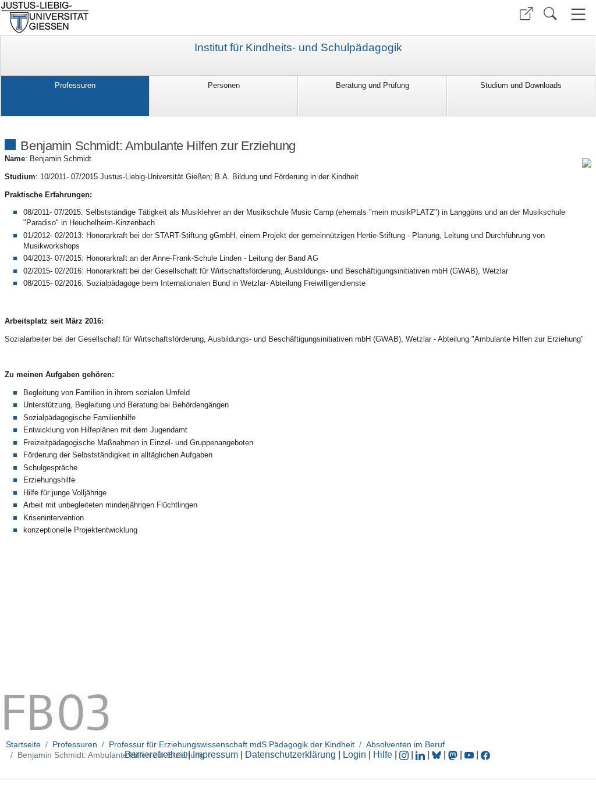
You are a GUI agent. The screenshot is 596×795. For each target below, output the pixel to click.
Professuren (75, 85)
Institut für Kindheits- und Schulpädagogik (298, 47)
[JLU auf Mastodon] (454, 754)
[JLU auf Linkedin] (421, 754)
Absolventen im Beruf (405, 744)
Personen (224, 85)
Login (355, 754)
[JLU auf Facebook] (485, 754)
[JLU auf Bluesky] (438, 754)
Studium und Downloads (521, 85)
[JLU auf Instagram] (405, 754)
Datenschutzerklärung (290, 754)
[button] (526, 13)
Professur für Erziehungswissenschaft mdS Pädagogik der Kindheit (231, 744)
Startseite (23, 744)
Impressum (215, 754)
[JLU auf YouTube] (469, 754)
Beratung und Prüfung (372, 85)
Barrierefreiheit (155, 754)
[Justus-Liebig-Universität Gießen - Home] (147, 17)
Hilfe (382, 754)
